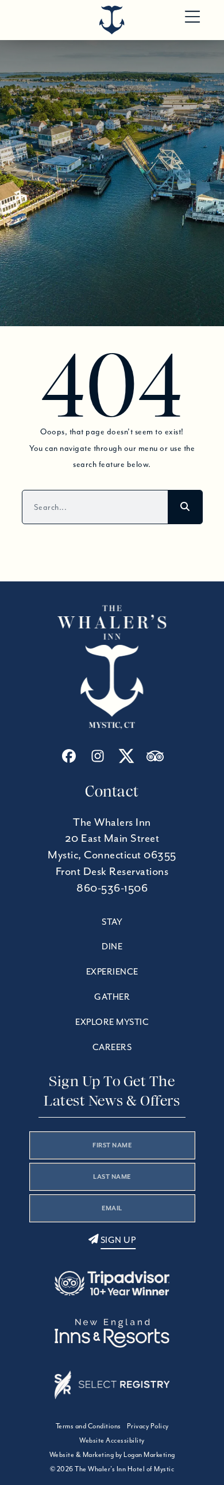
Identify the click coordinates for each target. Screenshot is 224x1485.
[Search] (185, 507)
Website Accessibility (112, 1440)
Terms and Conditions (88, 1425)
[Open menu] (192, 17)
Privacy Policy (148, 1425)
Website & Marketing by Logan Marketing (112, 1454)
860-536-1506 (112, 888)
